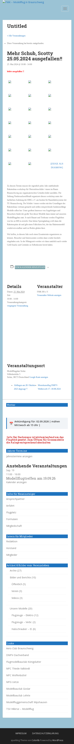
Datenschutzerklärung (45, 733)
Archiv (13, 570)
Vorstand (11, 548)
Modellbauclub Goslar (18, 688)
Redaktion (11, 541)
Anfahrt (10, 505)
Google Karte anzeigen (38, 377)
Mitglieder (11, 554)
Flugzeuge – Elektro (22, 615)
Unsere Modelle (18, 608)
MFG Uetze (12, 682)
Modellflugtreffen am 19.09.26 (31, 478)
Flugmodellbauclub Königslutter (23, 661)
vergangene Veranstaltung (17, 306)
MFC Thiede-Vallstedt (18, 668)
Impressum (21, 733)
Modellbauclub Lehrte (18, 695)
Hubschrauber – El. (22, 629)
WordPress (57, 740)
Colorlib (36, 740)
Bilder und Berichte (20, 577)
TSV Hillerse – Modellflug (20, 709)
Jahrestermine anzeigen (19, 456)
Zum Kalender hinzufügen (30, 267)
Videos (15, 598)
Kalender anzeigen (16, 482)
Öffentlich (17, 584)
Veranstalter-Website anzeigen (49, 295)
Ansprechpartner (15, 499)
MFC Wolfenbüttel (16, 675)
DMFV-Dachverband (17, 655)
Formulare (12, 519)
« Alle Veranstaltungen (16, 36)
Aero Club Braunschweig (19, 648)
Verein (15, 591)
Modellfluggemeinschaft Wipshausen (26, 702)
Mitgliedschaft (14, 525)
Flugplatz (11, 512)
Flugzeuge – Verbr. (22, 622)
